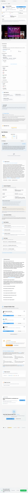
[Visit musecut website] (14, 32)
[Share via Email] (16, 375)
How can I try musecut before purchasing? (9, 286)
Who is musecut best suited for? (7, 297)
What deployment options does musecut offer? (9, 295)
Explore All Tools (19, 418)
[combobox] (23, 141)
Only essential (13, 490)
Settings (18, 490)
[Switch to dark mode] (25, 1)
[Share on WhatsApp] (13, 375)
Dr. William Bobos (13, 7)
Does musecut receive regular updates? (8, 299)
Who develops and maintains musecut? (8, 288)
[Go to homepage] (1, 3)
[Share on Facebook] (11, 375)
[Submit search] (17, 1)
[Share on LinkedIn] (10, 375)
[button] (14, 127)
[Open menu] (26, 1)
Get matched (21, 400)
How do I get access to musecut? (8, 290)
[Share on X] (8, 375)
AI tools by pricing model (11, 277)
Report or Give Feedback (7, 385)
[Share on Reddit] (14, 375)
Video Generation (5, 3)
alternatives (20, 352)
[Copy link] (18, 375)
